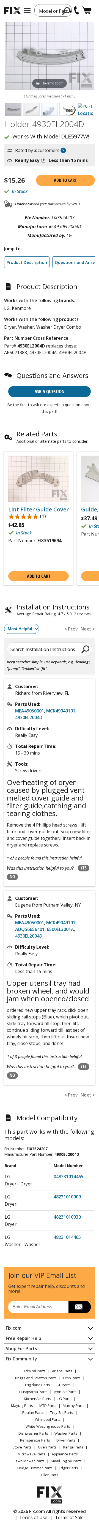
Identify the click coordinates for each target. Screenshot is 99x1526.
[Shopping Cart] (86, 10)
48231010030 (67, 1217)
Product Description (27, 262)
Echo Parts (72, 1377)
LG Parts (64, 1398)
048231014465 (68, 1177)
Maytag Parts (22, 1405)
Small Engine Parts (66, 1460)
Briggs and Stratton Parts (36, 1377)
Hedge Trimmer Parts (35, 1467)
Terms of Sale (69, 1517)
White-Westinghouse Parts (48, 1426)
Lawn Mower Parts (29, 1460)
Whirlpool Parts (48, 1419)
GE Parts (63, 1384)
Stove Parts (22, 1447)
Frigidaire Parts (37, 1384)
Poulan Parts (33, 1412)
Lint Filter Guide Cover (38, 509)
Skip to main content (50, 12)
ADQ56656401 (30, 929)
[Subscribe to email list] (79, 1307)
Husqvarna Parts (33, 1391)
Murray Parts (73, 1405)
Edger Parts (68, 1467)
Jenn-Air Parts (65, 1391)
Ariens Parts (62, 1370)
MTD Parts (47, 1405)
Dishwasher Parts (33, 1433)
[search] (85, 649)
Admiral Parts (34, 1370)
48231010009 (67, 1197)
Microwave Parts (31, 1454)
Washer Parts (65, 1433)
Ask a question (50, 391)
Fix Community (21, 1359)
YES (84, 868)
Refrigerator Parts (35, 1440)
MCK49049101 (60, 711)
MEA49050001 (29, 711)
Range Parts (73, 1447)
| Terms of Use (31, 1517)
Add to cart (65, 180)
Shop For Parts (21, 1348)
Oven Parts (47, 1447)
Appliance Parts (65, 1454)
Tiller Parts (49, 1474)
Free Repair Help (23, 1338)
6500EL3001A (60, 929)
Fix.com (13, 1328)
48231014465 (67, 1237)
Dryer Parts (65, 1440)
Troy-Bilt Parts (61, 1412)
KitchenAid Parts (37, 1398)
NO (12, 877)
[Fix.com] (12, 10)
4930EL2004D (28, 717)
